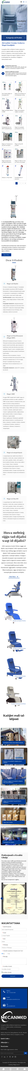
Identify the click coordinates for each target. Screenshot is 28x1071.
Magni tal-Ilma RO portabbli (19, 144)
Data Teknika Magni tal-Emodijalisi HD (7, 94)
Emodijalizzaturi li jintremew (19, 178)
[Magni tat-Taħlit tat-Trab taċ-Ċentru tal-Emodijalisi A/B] (20, 153)
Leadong (11, 1064)
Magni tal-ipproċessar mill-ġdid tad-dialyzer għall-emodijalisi (6, 161)
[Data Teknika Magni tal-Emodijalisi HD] (7, 86)
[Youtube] (10, 1056)
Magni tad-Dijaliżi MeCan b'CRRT (7, 111)
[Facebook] (2, 1056)
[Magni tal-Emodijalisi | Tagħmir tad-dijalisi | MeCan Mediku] (20, 103)
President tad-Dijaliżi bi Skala (19, 648)
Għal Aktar (12, 576)
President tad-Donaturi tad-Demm (18, 703)
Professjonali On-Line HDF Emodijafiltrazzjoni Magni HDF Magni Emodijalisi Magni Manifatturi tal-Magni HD (7, 128)
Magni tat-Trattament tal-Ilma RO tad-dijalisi (7, 144)
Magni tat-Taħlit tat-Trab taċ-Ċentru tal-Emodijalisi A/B (20, 161)
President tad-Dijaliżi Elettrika (19, 620)
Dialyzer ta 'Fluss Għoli (7, 177)
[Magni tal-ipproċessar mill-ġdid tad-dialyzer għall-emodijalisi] (7, 153)
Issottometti (12, 976)
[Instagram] (15, 1056)
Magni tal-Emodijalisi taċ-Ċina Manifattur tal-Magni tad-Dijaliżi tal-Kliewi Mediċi (20, 94)
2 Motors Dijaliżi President (20, 676)
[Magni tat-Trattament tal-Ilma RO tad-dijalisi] (7, 137)
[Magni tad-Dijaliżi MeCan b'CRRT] (7, 103)
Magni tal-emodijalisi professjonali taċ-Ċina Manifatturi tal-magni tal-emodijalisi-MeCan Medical (20, 128)
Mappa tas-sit (16, 1064)
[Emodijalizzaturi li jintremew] (20, 170)
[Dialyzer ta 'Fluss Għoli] (7, 170)
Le (9, 953)
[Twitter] (12, 1056)
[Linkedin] (4, 1056)
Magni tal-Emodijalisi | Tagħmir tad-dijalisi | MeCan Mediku (20, 111)
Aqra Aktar (6, 254)
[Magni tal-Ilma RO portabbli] (20, 137)
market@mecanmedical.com (13, 999)
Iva (3, 953)
